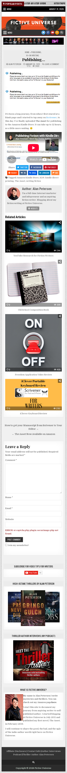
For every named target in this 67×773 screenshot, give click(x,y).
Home (27, 52)
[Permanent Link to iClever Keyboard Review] (33, 394)
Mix (56, 172)
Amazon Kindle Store (28, 177)
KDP (42, 177)
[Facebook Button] (48, 33)
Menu (9, 9)
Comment (11, 460)
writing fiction (33, 181)
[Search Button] (62, 33)
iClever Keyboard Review (33, 413)
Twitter (23, 167)
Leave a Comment (52, 64)
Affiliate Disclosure (16, 751)
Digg (34, 172)
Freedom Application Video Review (33, 374)
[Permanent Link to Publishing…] (33, 78)
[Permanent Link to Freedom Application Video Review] (33, 343)
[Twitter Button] (43, 33)
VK (25, 172)
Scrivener (51, 117)
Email (9, 508)
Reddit (14, 172)
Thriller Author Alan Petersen (38, 754)
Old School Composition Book (33, 310)
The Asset (20, 181)
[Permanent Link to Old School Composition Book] (33, 283)
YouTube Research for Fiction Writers (33, 255)
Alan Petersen (15, 64)
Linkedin (45, 172)
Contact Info (34, 751)
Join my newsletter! (18, 545)
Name (9, 497)
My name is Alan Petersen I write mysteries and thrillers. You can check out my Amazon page (40, 699)
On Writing (34, 55)
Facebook (37, 167)
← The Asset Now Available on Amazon (33, 434)
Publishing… (33, 59)
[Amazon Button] (57, 33)
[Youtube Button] (52, 33)
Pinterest (51, 167)
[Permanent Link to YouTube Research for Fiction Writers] (33, 237)
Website (34, 208)
